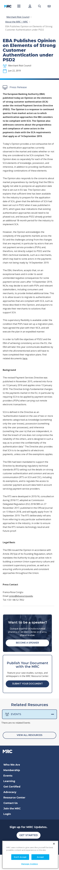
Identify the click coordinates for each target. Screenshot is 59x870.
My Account (30, 6)
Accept (40, 857)
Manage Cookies (29, 864)
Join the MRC (12, 808)
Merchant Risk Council (17, 16)
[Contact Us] (49, 6)
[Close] (54, 844)
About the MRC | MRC (16, 21)
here (25, 358)
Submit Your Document (27, 683)
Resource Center (14, 797)
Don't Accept (20, 857)
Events (16, 714)
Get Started (28, 835)
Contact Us (10, 803)
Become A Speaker (27, 642)
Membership (11, 770)
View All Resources (29, 735)
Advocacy (9, 792)
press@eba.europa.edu (21, 596)
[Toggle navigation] (19, 6)
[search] (39, 6)
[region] (30, 855)
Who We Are (11, 764)
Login (7, 814)
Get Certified (11, 786)
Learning (9, 781)
